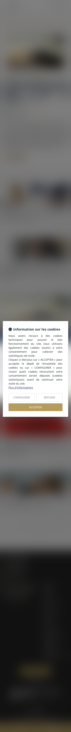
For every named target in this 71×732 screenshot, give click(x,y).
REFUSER (49, 397)
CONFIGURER (21, 397)
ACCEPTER (35, 407)
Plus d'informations (21, 387)
